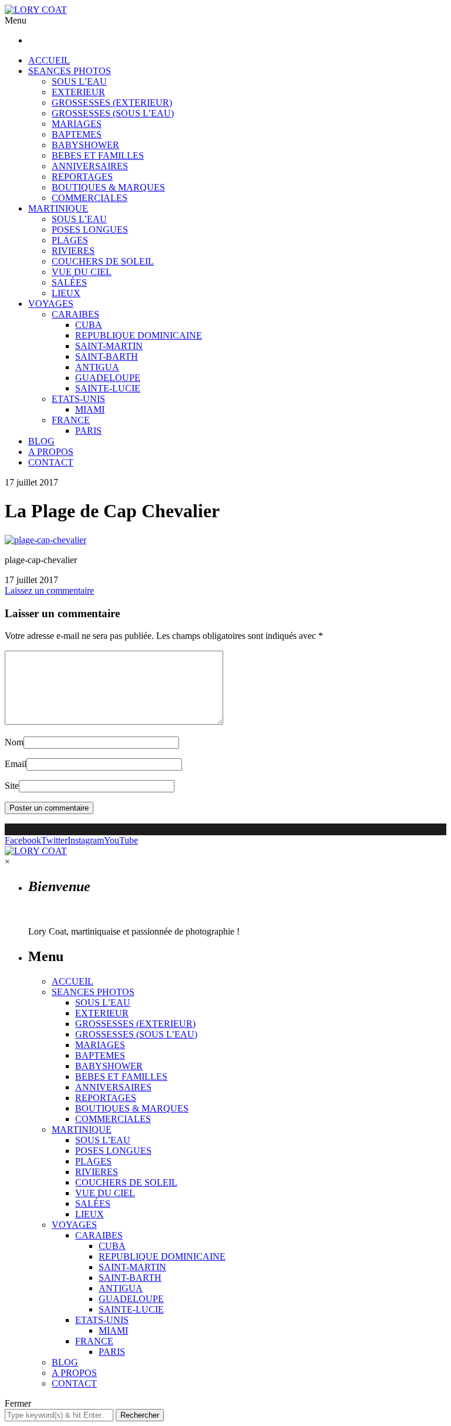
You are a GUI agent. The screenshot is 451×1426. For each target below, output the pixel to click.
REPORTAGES (82, 177)
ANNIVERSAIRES (90, 166)
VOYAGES (50, 304)
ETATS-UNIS (78, 399)
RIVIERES (73, 251)
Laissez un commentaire (49, 590)
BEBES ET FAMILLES (98, 155)
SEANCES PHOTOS (69, 71)
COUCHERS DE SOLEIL (103, 261)
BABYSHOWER (85, 145)
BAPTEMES (77, 134)
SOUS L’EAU (79, 81)
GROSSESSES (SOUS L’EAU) (113, 113)
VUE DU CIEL (82, 272)
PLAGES (70, 240)
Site (12, 786)
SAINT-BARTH (106, 356)
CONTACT (50, 462)
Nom (14, 742)
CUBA (88, 325)
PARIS (88, 431)
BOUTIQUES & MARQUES (108, 187)
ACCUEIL (49, 60)
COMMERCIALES (89, 198)
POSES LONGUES (90, 230)
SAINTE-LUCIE (107, 388)
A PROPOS (50, 452)
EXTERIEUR (78, 92)
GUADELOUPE (107, 378)
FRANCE (71, 420)
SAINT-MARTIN (109, 346)
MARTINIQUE (58, 208)
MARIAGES (77, 124)
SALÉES (69, 282)
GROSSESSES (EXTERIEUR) (112, 103)
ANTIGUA (97, 367)
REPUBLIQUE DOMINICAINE (138, 335)
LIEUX (66, 293)
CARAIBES (75, 314)
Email (15, 764)
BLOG (41, 441)
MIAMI (90, 409)
